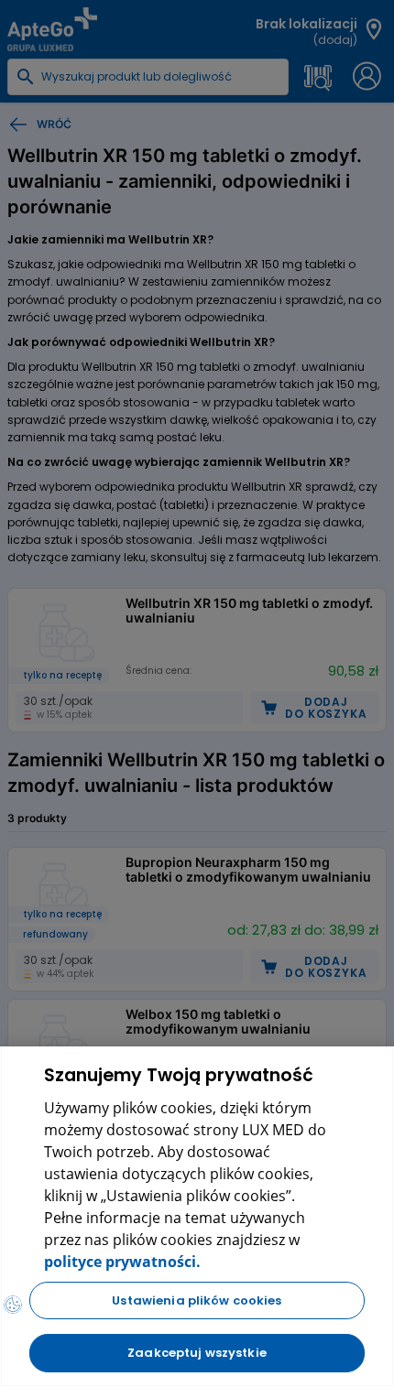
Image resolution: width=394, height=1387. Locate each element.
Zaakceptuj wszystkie (197, 1352)
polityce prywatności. (122, 1262)
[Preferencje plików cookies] (13, 1304)
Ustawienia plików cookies (196, 1300)
